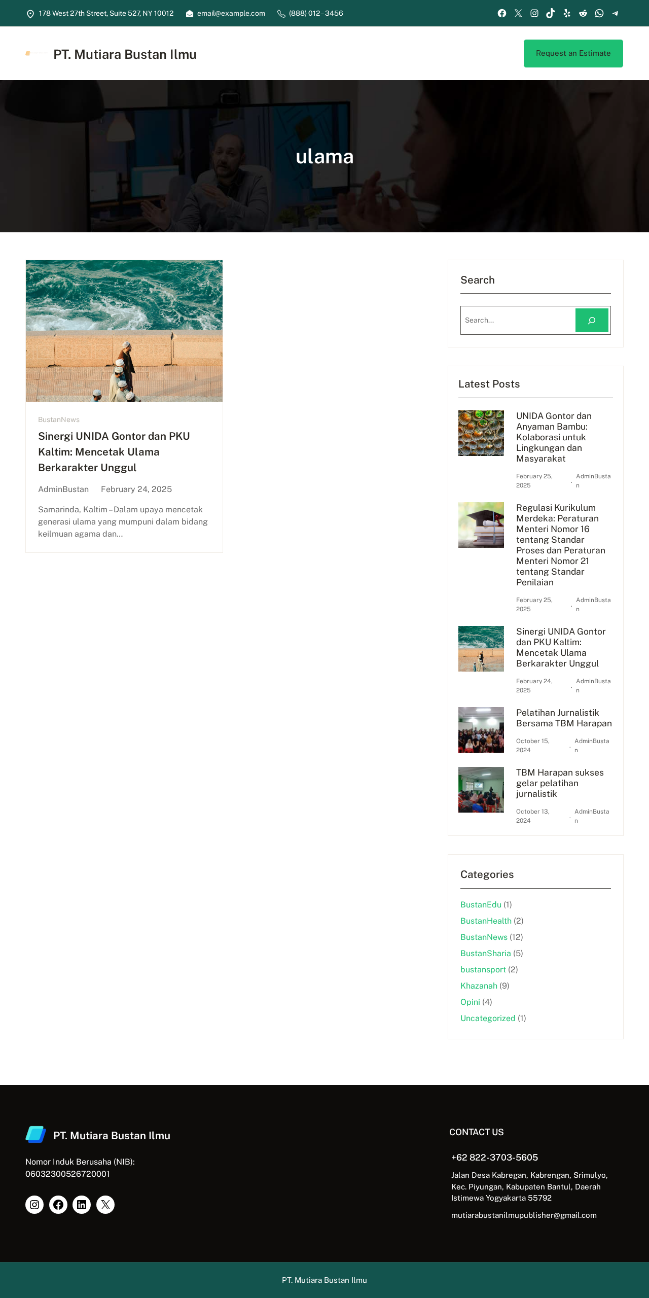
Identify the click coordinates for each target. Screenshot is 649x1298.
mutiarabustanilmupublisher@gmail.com (524, 1215)
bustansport (483, 969)
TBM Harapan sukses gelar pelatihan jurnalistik (560, 783)
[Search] (591, 320)
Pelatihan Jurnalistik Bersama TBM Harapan (564, 717)
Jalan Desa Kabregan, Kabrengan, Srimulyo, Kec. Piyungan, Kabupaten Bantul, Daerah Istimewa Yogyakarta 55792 (529, 1187)
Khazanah (478, 986)
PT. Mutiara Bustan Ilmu (125, 54)
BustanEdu (480, 904)
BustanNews (59, 419)
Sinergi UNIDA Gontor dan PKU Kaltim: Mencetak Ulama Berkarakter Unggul (114, 452)
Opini (470, 1002)
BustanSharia (485, 953)
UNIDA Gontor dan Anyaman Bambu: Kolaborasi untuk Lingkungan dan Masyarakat (554, 437)
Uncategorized (488, 1018)
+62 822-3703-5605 (494, 1157)
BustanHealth (486, 921)
